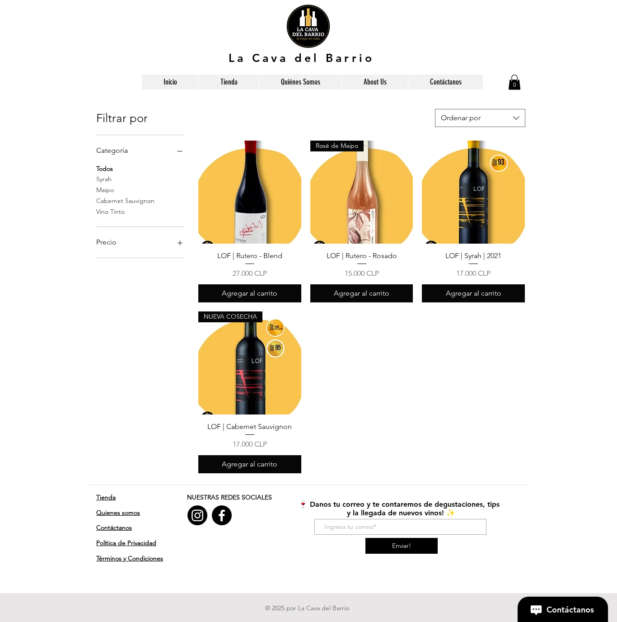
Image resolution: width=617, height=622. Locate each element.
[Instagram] (197, 515)
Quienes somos (118, 513)
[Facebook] (222, 515)
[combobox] (480, 118)
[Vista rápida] (249, 192)
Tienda (106, 497)
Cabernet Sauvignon (125, 201)
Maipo (105, 190)
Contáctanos (114, 527)
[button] (514, 82)
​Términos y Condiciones (129, 558)
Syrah (104, 179)
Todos (104, 169)
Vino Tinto (110, 211)
